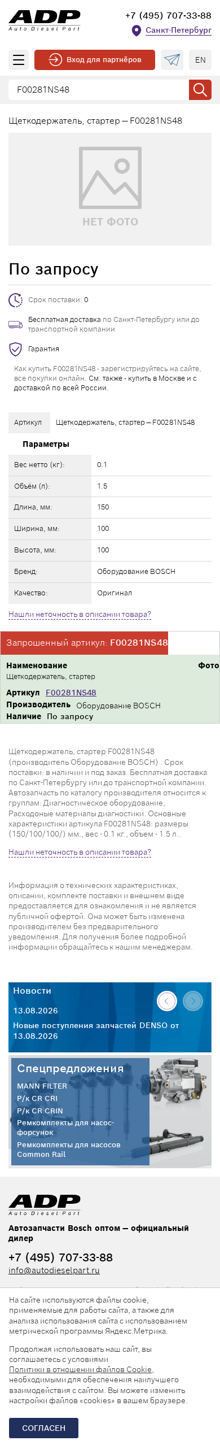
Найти (200, 90)
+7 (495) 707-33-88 (168, 15)
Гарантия (43, 349)
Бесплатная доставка (64, 319)
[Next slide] (193, 1001)
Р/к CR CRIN (40, 1111)
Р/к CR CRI (37, 1098)
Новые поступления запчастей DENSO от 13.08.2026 (96, 1030)
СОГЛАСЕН (43, 1428)
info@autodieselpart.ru (54, 1270)
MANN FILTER (42, 1086)
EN (200, 60)
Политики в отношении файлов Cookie (80, 1369)
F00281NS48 (71, 692)
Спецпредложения (70, 1068)
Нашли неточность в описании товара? (79, 614)
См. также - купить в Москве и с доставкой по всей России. (105, 383)
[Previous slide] (167, 1001)
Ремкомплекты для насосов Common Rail (69, 1150)
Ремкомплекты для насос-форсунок (65, 1127)
